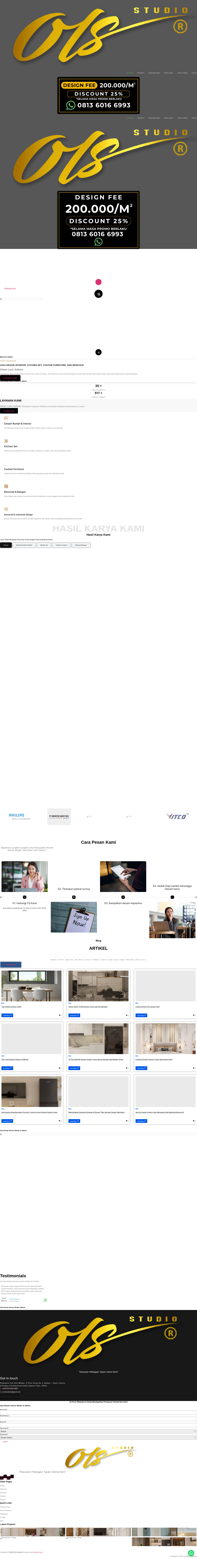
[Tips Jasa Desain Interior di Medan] (31, 1038)
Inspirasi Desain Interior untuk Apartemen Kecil (154, 1059)
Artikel (194, 73)
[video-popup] (98, 282)
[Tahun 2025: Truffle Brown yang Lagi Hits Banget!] (98, 986)
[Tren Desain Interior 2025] (31, 986)
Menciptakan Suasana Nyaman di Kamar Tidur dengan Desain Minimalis (96, 1112)
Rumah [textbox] (3, 1431)
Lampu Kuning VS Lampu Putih (148, 1007)
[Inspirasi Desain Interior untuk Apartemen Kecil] (166, 1038)
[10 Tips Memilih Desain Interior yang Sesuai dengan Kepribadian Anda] (98, 1038)
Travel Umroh (183, 73)
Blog (2, 1003)
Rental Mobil (168, 73)
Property (140, 73)
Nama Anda (4, 1409)
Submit (5, 1441)
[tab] (6, 545)
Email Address (5, 1415)
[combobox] (98, 1431)
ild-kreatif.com (38, 1552)
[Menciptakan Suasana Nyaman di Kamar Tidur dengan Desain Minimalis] (98, 1091)
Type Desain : (4, 1434)
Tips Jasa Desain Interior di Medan (14, 1059)
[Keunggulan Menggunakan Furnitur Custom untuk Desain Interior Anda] (31, 1091)
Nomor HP (3, 1422)
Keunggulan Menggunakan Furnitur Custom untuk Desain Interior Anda (29, 1112)
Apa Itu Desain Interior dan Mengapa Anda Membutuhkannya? (160, 1112)
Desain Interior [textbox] (6, 1438)
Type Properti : (4, 1428)
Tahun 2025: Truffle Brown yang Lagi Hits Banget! (87, 1007)
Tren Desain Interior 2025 (11, 1007)
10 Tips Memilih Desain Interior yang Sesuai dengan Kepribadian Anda (95, 1059)
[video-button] (98, 294)
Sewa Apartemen (154, 73)
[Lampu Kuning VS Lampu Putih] (166, 986)
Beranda (130, 73)
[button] (191, 1553)
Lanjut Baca (6, 1015)
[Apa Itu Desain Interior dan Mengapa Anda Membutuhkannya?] (166, 1091)
